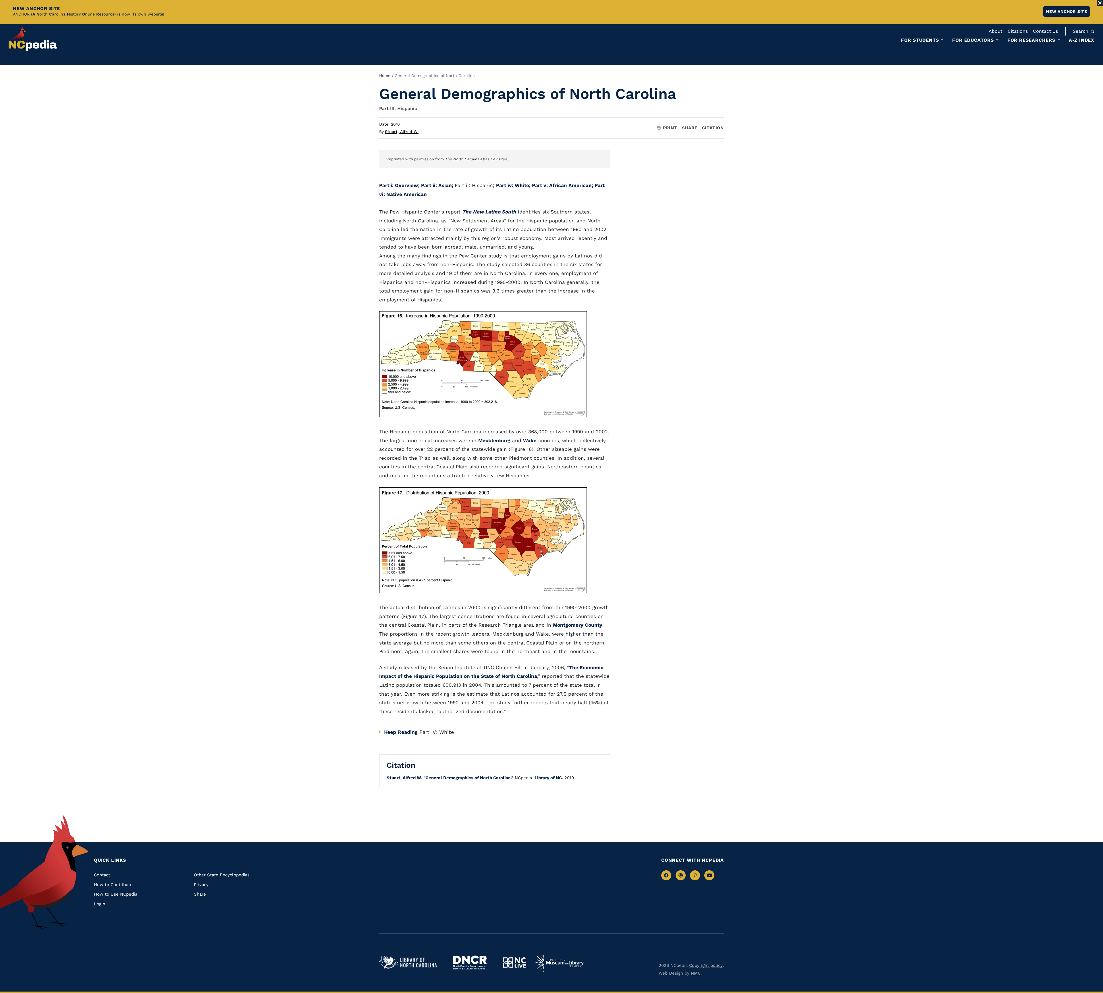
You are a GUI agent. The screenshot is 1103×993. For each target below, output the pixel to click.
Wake (530, 440)
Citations (1018, 31)
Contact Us (1045, 31)
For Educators (973, 40)
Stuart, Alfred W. (402, 131)
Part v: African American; (563, 185)
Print (670, 128)
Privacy (201, 884)
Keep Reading (401, 732)
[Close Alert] (1100, 3)
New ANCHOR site (1066, 11)
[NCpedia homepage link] (33, 38)
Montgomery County (577, 625)
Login (99, 904)
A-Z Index (1081, 40)
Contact (102, 874)
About (995, 31)
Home (384, 75)
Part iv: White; (514, 185)
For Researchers (1031, 40)
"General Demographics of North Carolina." (468, 777)
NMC (696, 973)
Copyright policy (706, 965)
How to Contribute (113, 884)
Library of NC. (549, 777)
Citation (713, 127)
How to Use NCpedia (115, 894)
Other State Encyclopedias (222, 874)
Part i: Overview (398, 185)
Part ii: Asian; (438, 185)
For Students (920, 40)
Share (689, 128)
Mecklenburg (494, 440)
